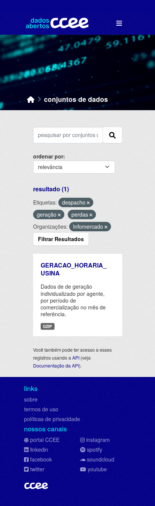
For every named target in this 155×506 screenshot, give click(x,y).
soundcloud (100, 459)
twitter (37, 469)
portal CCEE (44, 439)
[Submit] (112, 135)
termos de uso (41, 409)
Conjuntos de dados (76, 99)
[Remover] (88, 203)
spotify (94, 449)
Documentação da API (56, 365)
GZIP (47, 326)
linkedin (39, 449)
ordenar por (48, 156)
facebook (41, 459)
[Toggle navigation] (119, 23)
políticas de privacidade (52, 419)
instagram (98, 439)
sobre (31, 399)
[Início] (31, 99)
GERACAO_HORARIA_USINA (73, 269)
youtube (97, 469)
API (75, 357)
